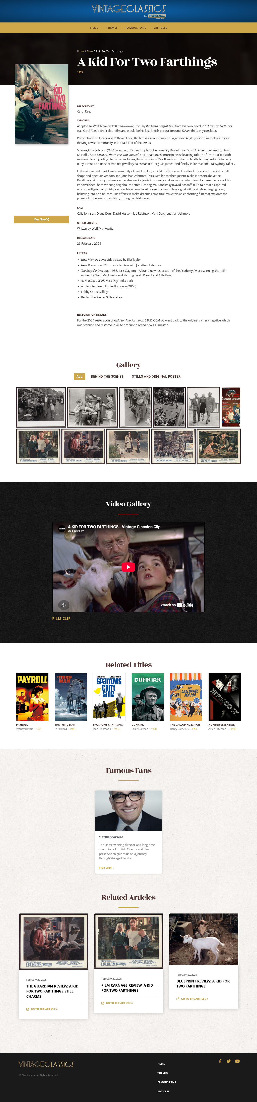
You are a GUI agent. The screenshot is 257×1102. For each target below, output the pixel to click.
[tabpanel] (128, 572)
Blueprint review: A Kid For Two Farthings (203, 983)
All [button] (79, 376)
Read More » (106, 868)
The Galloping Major (185, 724)
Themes (112, 27)
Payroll (22, 724)
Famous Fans (136, 27)
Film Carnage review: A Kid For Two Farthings (127, 988)
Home (80, 51)
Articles (160, 27)
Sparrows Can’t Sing (108, 724)
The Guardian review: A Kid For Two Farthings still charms (52, 991)
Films (94, 27)
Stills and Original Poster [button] (156, 376)
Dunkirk (138, 724)
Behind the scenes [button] (107, 376)
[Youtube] (237, 1061)
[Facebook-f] (220, 1061)
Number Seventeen (221, 724)
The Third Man (65, 724)
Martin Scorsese (111, 837)
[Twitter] (229, 1061)
